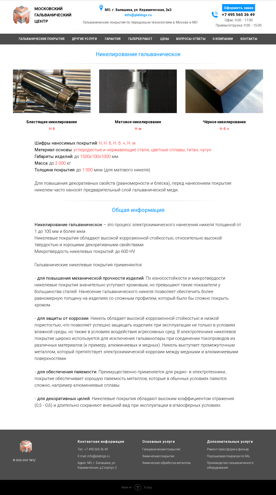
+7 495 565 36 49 (96, 449)
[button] (238, 7)
